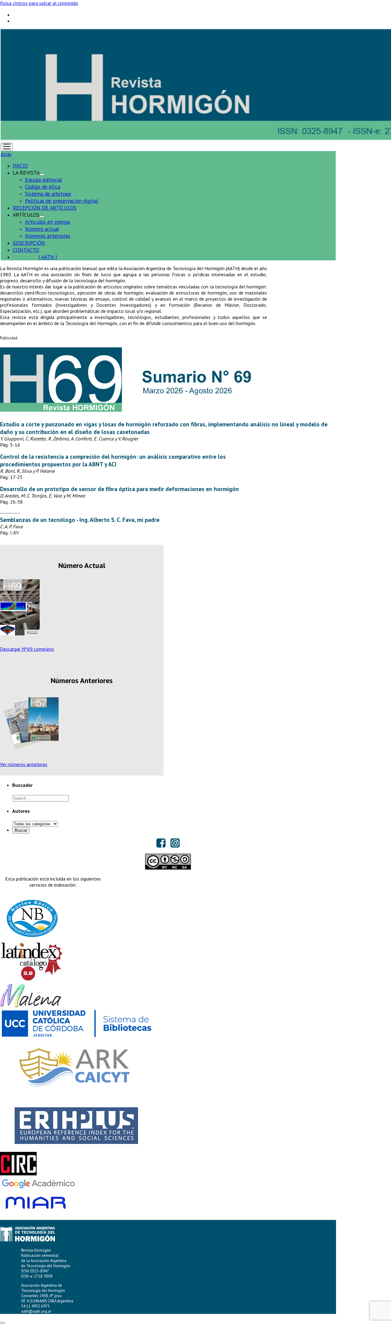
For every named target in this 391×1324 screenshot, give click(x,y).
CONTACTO (26, 249)
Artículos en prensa (47, 221)
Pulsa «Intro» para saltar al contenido (39, 3)
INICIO (20, 165)
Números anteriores (47, 235)
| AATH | (47, 256)
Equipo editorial (43, 179)
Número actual (42, 228)
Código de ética (42, 186)
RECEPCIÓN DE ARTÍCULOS (44, 207)
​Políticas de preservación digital (61, 200)
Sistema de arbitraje (48, 193)
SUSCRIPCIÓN (29, 242)
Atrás (6, 154)
